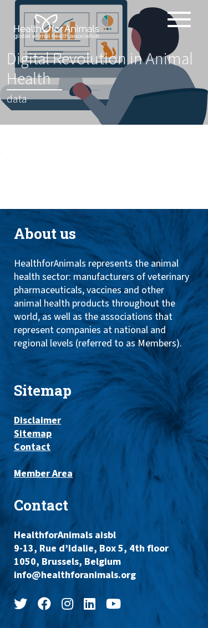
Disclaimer (37, 420)
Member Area (43, 474)
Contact (32, 447)
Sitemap (33, 434)
